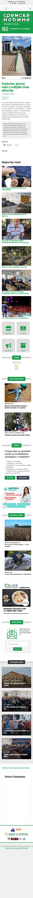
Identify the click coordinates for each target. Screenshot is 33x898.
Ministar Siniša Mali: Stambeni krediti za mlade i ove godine (16, 407)
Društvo (7, 432)
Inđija (3, 78)
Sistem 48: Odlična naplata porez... (15, 684)
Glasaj (10, 477)
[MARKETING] (8, 345)
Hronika (12, 680)
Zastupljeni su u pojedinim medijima (17, 469)
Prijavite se (17, 649)
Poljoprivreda (17, 432)
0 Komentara (27, 78)
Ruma (23, 432)
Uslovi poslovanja (16, 848)
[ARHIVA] (23, 345)
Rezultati (23, 477)
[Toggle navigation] (6, 9)
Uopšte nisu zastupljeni (14, 461)
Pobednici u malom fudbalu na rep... (16, 731)
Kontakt (25, 848)
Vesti (12, 403)
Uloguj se (22, 3)
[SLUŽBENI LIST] (8, 328)
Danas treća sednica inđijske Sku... (15, 755)
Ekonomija (7, 403)
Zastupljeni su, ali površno (14, 463)
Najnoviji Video (16, 515)
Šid (19, 542)
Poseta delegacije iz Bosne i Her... (15, 708)
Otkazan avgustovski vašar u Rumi (17, 435)
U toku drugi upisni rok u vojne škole (18, 574)
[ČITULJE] (23, 328)
